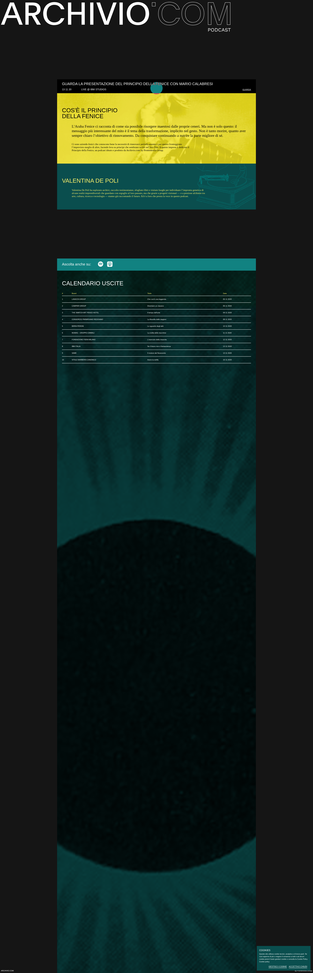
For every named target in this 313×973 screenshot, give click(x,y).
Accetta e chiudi (298, 967)
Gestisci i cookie (278, 967)
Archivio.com (7, 971)
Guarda (246, 90)
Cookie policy (264, 962)
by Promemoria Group (303, 971)
